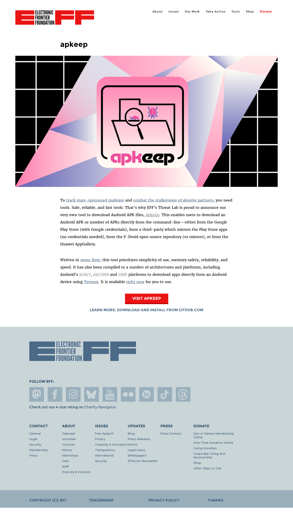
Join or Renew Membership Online (213, 435)
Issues (173, 11)
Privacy (100, 439)
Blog (131, 433)
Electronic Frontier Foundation (54, 20)
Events (132, 444)
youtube (110, 394)
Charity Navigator (100, 407)
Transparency (105, 450)
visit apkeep (146, 298)
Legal (33, 439)
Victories (68, 444)
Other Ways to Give (207, 468)
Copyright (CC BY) (47, 500)
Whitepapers (137, 455)
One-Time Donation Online (213, 442)
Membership (38, 450)
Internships (70, 455)
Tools (235, 11)
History (67, 450)
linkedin (146, 394)
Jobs (65, 460)
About (157, 11)
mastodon (36, 394)
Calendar (68, 433)
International (104, 455)
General (35, 433)
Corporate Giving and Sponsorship (209, 455)
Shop (250, 11)
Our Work (192, 11)
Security (35, 444)
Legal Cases (136, 450)
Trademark (101, 500)
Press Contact (171, 433)
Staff (65, 466)
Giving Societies (205, 448)
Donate (266, 11)
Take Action (216, 11)
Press (33, 455)
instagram (73, 394)
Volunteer (69, 439)
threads (183, 394)
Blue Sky (91, 394)
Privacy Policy (163, 500)
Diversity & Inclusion (76, 471)
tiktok (164, 394)
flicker (128, 394)
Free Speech (104, 433)
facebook (55, 394)
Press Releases (139, 439)
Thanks (215, 500)
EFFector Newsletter (142, 460)
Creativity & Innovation (111, 444)
